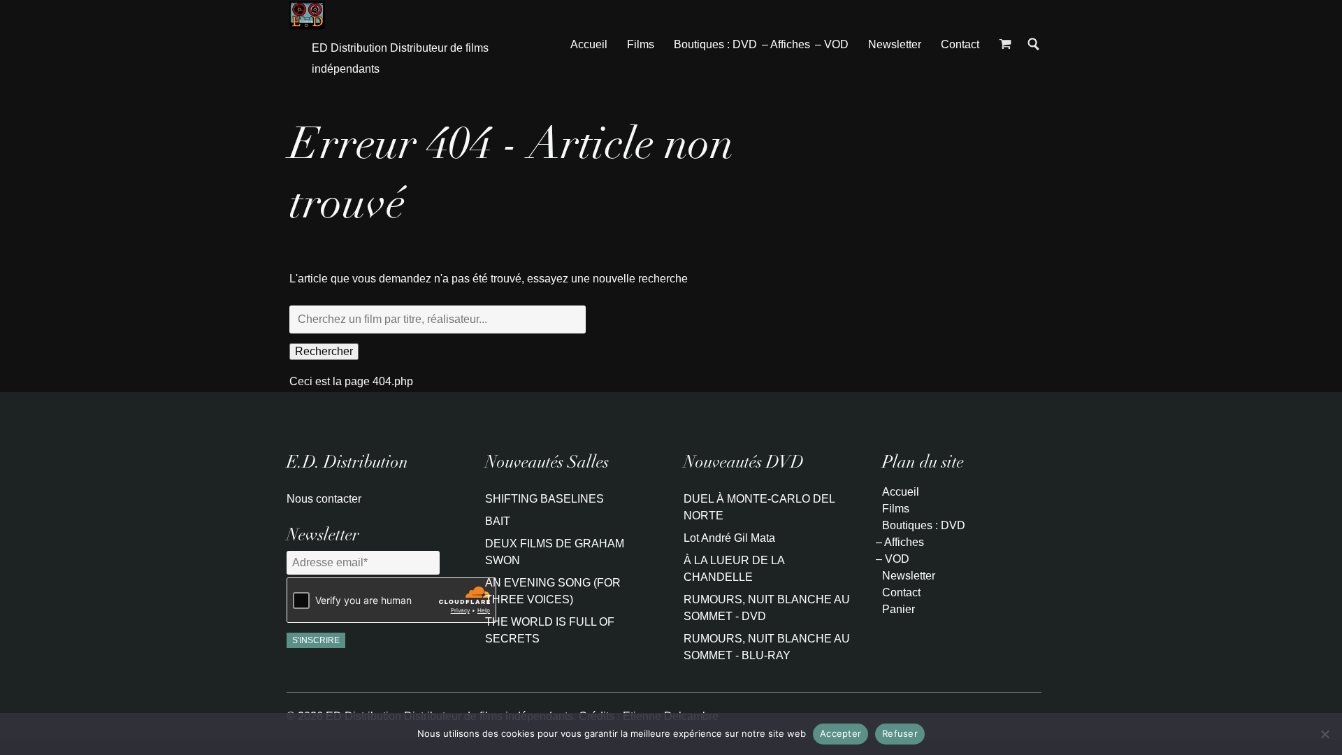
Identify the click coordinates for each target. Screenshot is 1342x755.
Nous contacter (324, 499)
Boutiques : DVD (715, 44)
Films (640, 44)
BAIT (497, 521)
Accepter (840, 733)
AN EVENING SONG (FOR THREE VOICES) (553, 591)
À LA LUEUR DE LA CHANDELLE (734, 568)
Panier (898, 609)
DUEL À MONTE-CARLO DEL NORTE (759, 507)
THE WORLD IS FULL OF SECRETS (549, 630)
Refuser (900, 733)
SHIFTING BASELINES (544, 499)
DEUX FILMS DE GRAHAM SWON (554, 552)
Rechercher (324, 351)
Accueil (588, 44)
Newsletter (894, 44)
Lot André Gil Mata (729, 538)
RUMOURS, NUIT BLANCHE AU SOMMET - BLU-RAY (767, 647)
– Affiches (786, 44)
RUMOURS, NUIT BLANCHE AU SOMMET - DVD (767, 608)
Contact (960, 44)
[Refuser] (1325, 734)
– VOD (832, 44)
